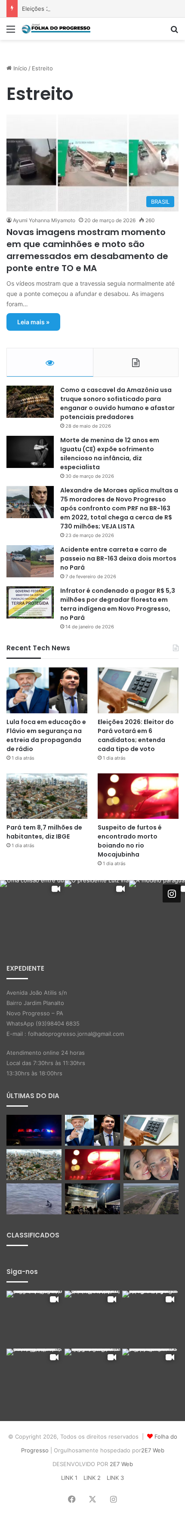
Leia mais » (33, 322)
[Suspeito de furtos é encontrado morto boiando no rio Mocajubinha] (138, 796)
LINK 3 (115, 1477)
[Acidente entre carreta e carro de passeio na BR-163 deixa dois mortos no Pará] (30, 561)
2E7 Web (152, 1450)
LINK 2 (92, 1477)
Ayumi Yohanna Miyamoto (44, 220)
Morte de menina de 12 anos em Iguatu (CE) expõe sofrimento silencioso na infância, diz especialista (109, 453)
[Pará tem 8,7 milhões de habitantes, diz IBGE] (46, 796)
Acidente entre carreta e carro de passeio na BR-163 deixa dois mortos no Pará (118, 558)
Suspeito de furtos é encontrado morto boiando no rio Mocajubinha (130, 841)
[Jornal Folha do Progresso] (56, 29)
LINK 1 (69, 1477)
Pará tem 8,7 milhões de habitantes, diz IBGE (44, 832)
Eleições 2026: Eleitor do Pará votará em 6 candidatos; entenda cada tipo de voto (136, 735)
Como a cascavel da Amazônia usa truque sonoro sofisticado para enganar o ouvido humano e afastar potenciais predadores (117, 403)
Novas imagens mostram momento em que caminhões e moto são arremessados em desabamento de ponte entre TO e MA (87, 250)
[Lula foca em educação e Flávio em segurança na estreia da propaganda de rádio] (46, 690)
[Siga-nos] (171, 893)
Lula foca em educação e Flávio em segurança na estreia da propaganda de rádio (46, 735)
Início (19, 68)
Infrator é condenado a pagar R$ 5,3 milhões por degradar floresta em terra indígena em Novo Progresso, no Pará (117, 604)
